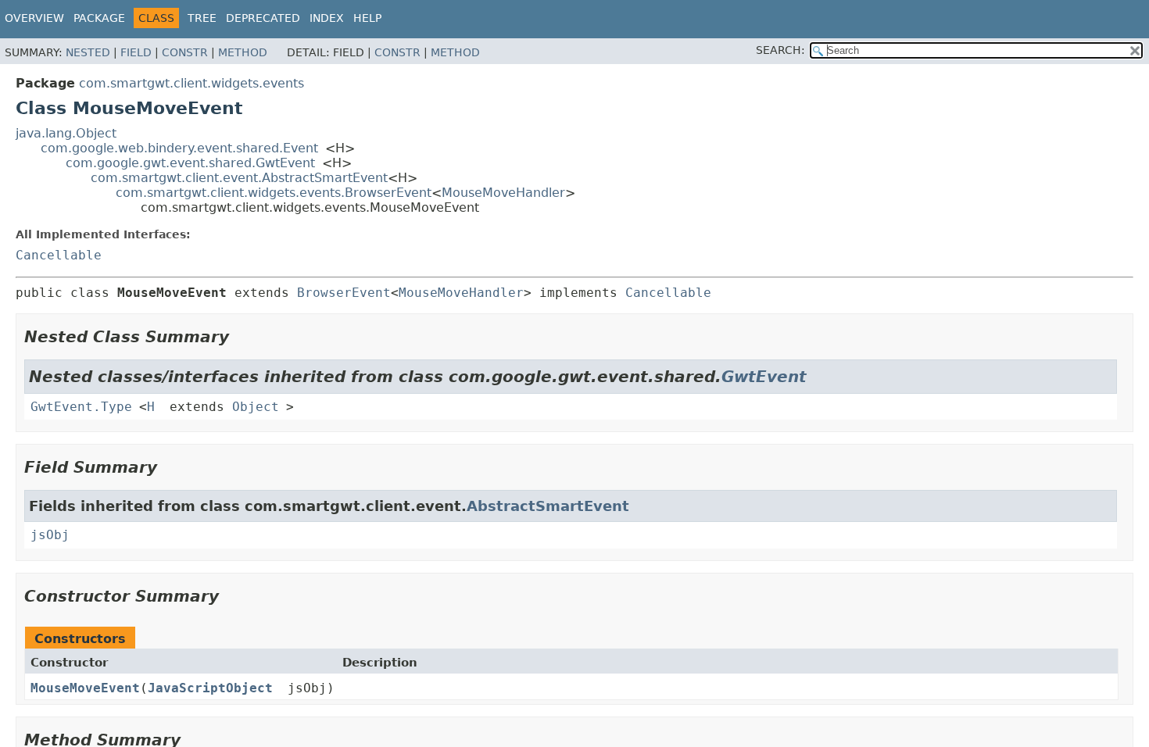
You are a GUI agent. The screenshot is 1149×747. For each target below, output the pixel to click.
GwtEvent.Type (81, 406)
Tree (202, 18)
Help (367, 18)
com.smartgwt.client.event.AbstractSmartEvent (239, 177)
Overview (34, 18)
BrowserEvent (344, 292)
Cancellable (59, 255)
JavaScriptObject (210, 688)
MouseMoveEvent (85, 688)
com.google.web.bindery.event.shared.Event (179, 148)
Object (255, 406)
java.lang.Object (66, 133)
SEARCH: (780, 50)
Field (136, 52)
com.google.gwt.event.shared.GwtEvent (190, 162)
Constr (185, 52)
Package (99, 18)
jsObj (50, 534)
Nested (88, 52)
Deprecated (263, 18)
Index (327, 18)
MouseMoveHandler (503, 192)
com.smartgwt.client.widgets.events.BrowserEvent (273, 192)
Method (242, 52)
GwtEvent (764, 376)
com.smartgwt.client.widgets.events (191, 83)
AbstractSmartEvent (548, 506)
